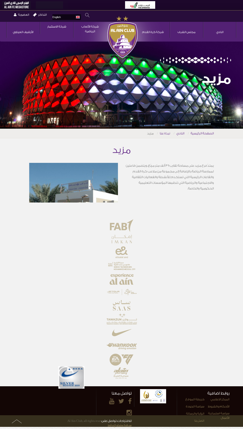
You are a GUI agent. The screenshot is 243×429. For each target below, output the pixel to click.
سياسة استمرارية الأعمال (218, 416)
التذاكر (42, 14)
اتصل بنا (199, 420)
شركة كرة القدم (153, 32)
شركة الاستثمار (56, 26)
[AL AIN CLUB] (122, 37)
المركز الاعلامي (219, 399)
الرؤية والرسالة (195, 413)
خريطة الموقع (194, 399)
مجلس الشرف (187, 32)
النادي (220, 32)
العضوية (23, 14)
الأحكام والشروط (218, 406)
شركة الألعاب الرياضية (90, 29)
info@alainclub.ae (120, 425)
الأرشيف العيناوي (23, 32)
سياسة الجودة (195, 406)
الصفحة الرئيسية (202, 133)
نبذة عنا (165, 133)
